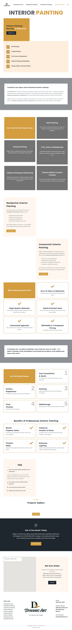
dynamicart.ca (41, 625)
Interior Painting (59, 4)
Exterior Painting (8, 611)
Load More (36, 514)
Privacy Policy (36, 627)
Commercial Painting (46, 4)
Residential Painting (31, 4)
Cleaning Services (8, 618)
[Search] (67, 4)
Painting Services (18, 4)
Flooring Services (8, 617)
